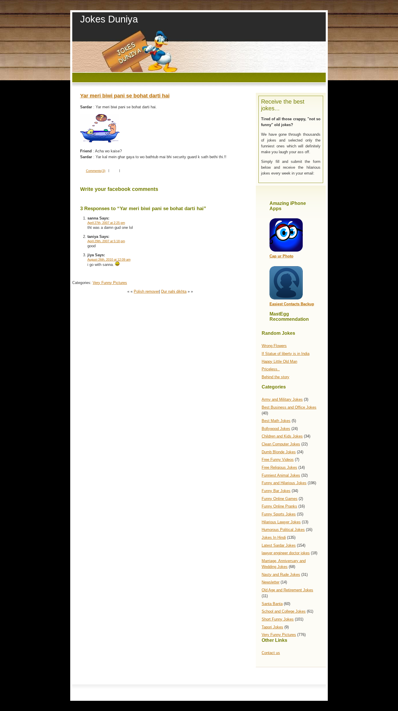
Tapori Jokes (272, 627)
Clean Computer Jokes (281, 444)
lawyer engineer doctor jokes (286, 553)
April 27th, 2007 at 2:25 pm (106, 222)
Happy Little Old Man (279, 361)
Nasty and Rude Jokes (281, 574)
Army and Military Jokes (282, 399)
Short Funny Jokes (278, 619)
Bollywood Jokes (276, 428)
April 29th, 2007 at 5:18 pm (106, 241)
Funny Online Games (279, 498)
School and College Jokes (284, 611)
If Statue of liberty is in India (285, 353)
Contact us (271, 653)
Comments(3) (95, 170)
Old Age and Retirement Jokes (287, 590)
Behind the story (275, 377)
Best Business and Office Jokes (289, 407)
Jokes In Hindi (274, 537)
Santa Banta (272, 604)
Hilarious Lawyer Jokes (281, 522)
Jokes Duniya (109, 19)
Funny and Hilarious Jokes (284, 483)
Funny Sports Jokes (279, 514)
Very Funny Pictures (279, 634)
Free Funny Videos (278, 459)
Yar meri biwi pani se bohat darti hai (125, 96)
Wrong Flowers (274, 346)
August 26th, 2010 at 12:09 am (109, 259)
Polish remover (146, 291)
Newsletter (270, 582)
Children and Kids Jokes (282, 436)
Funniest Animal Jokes (281, 475)
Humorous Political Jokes (283, 529)
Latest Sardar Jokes (279, 545)
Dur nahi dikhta (173, 291)
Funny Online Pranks (279, 506)
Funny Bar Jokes (276, 491)
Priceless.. (271, 369)
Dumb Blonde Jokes (279, 452)
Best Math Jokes (276, 421)
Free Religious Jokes (279, 467)
